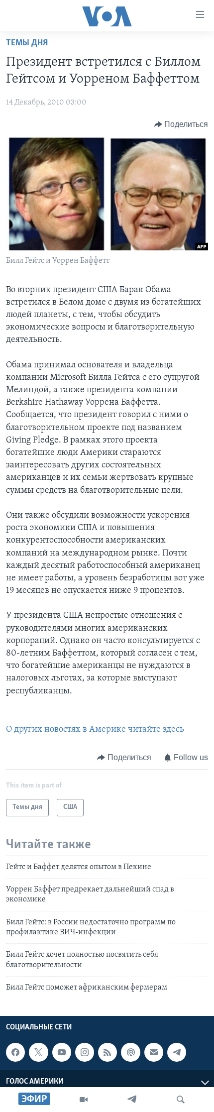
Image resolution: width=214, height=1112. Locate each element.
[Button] (181, 124)
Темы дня (27, 43)
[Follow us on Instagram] (84, 1052)
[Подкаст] (130, 1052)
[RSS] (107, 1052)
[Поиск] (181, 1099)
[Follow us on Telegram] (176, 1052)
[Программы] (84, 1099)
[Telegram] (131, 1099)
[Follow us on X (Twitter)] (38, 1052)
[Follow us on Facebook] (15, 1052)
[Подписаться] (153, 1052)
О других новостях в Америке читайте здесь (95, 729)
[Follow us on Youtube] (61, 1052)
